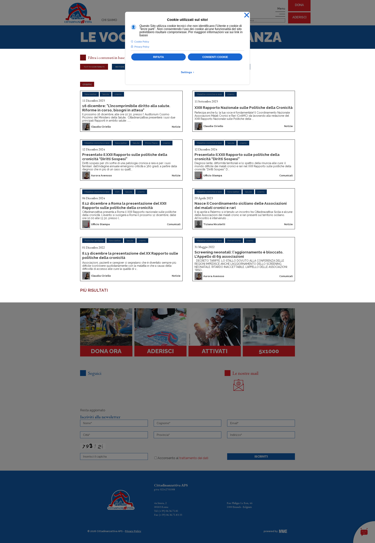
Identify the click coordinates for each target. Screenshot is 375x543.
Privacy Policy (133, 531)
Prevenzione (234, 240)
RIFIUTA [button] (158, 57)
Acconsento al (183, 458)
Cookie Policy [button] (141, 41)
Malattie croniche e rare (209, 94)
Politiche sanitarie (94, 240)
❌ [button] (246, 15)
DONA (299, 5)
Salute (105, 94)
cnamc (118, 94)
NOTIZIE (119, 67)
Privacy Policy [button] (141, 46)
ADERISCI (299, 17)
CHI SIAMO (109, 20)
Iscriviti (261, 456)
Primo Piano (151, 143)
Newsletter (90, 94)
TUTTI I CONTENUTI (94, 67)
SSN (117, 191)
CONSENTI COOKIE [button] (215, 57)
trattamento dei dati (193, 458)
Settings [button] (187, 72)
